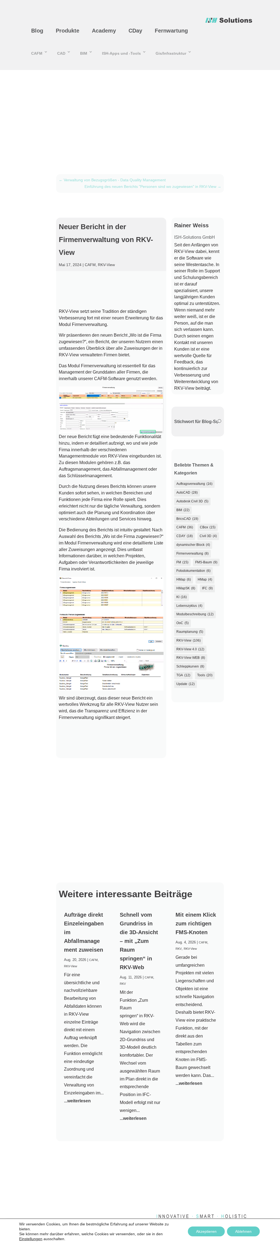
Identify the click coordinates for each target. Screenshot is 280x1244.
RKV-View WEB (190, 658)
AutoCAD (187, 492)
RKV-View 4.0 (190, 649)
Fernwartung (171, 31)
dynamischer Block (193, 545)
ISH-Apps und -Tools (121, 53)
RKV (123, 983)
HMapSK (185, 588)
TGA (183, 675)
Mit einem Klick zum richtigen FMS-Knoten (196, 923)
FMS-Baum (206, 562)
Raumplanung (189, 632)
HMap (183, 579)
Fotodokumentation (193, 571)
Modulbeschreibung (195, 614)
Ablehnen (243, 1231)
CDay (135, 31)
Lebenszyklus (189, 606)
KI (181, 597)
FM (182, 562)
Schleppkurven (190, 666)
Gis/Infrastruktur (171, 53)
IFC (207, 588)
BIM (83, 53)
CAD (61, 53)
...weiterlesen (77, 1101)
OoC (182, 623)
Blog (37, 31)
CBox (207, 527)
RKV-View (106, 265)
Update (185, 684)
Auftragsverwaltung (194, 484)
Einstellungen (30, 1239)
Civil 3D (208, 536)
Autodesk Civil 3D (192, 501)
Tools (204, 675)
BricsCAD (187, 519)
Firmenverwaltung (192, 553)
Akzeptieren (206, 1231)
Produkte (67, 31)
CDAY (184, 536)
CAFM (36, 53)
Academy (104, 31)
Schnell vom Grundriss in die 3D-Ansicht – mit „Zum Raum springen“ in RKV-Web (139, 941)
